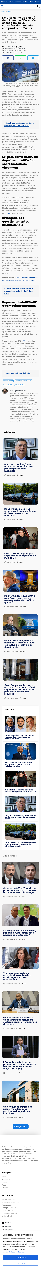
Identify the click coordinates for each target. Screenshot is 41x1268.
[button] (8, 57)
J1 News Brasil (7, 1216)
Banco (9, 213)
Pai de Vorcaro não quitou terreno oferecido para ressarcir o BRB (20, 279)
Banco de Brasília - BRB (23, 381)
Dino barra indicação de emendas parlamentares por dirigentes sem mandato (18, 467)
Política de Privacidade (10, 1202)
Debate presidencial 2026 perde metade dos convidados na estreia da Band (19, 737)
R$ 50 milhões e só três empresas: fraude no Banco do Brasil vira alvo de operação (20, 512)
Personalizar (20, 1263)
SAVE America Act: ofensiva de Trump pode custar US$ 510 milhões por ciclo (18, 764)
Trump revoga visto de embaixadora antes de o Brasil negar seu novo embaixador (17, 976)
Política (5, 1188)
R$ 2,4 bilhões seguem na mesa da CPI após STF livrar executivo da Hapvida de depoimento (19, 644)
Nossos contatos (8, 1199)
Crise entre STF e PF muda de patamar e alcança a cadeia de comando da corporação (19, 890)
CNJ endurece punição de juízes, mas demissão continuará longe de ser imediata (17, 1110)
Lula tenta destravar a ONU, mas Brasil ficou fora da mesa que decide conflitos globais (19, 599)
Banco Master (8, 384)
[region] (20, 1249)
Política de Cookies (16, 1252)
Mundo (4, 1182)
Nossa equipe (7, 1205)
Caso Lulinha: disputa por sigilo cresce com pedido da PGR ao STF (20, 555)
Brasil (4, 1177)
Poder (9, 11)
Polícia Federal (19, 384)
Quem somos (7, 1210)
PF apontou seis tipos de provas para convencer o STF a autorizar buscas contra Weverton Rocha (19, 1065)
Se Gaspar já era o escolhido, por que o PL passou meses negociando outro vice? (19, 932)
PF (24, 341)
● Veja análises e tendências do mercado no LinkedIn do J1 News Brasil (18, 291)
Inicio (3, 11)
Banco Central (8, 381)
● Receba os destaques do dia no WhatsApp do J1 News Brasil (19, 124)
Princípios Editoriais (9, 1208)
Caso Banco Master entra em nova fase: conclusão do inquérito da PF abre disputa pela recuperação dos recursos (20, 689)
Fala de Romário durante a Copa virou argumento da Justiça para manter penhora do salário (20, 1021)
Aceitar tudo (21, 1257)
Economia (6, 1179)
